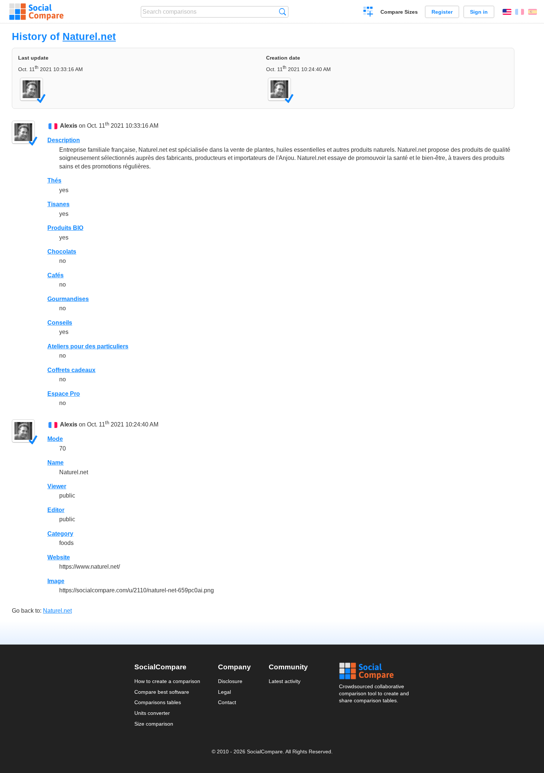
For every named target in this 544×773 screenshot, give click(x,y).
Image (55, 581)
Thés (54, 180)
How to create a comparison (167, 681)
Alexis (68, 126)
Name (55, 462)
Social (374, 671)
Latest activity (284, 681)
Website (58, 557)
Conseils (59, 322)
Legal (224, 692)
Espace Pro (63, 394)
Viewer (56, 486)
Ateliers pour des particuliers (87, 346)
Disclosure (230, 681)
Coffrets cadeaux (71, 370)
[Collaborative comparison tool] (36, 12)
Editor (55, 510)
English (507, 12)
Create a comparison (368, 13)
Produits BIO (65, 228)
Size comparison (153, 724)
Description (63, 140)
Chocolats (61, 251)
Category (60, 534)
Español (532, 12)
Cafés (55, 275)
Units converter (152, 713)
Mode (55, 439)
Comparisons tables (157, 702)
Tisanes (58, 204)
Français (519, 12)
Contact (227, 702)
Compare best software (161, 692)
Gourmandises (68, 299)
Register (442, 12)
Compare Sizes (399, 12)
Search (282, 11)
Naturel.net (89, 36)
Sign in (479, 12)
